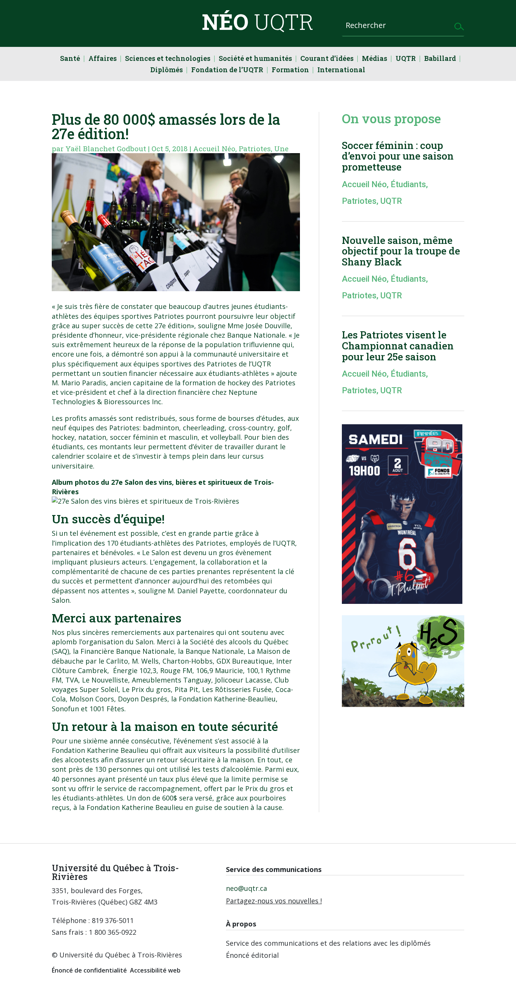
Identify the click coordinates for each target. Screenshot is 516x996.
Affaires (102, 59)
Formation (290, 70)
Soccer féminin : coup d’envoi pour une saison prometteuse (398, 156)
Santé (70, 59)
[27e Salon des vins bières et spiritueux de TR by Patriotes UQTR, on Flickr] (145, 501)
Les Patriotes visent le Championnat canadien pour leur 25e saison (398, 345)
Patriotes (255, 148)
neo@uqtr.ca (246, 888)
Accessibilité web (155, 970)
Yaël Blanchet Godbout (105, 148)
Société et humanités (255, 59)
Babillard (440, 59)
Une (281, 148)
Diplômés (166, 70)
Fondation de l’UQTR (227, 70)
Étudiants (408, 184)
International (341, 70)
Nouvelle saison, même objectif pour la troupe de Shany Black (401, 251)
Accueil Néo (214, 148)
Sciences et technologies (167, 59)
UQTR (405, 59)
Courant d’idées (327, 59)
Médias (374, 59)
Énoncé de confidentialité (89, 970)
